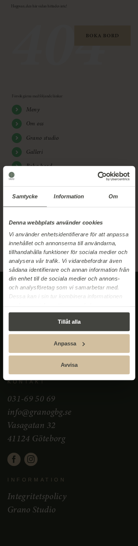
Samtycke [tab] (25, 196)
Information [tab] (69, 196)
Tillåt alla (69, 322)
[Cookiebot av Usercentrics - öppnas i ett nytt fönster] (98, 176)
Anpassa (65, 343)
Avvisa (69, 365)
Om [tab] (113, 196)
